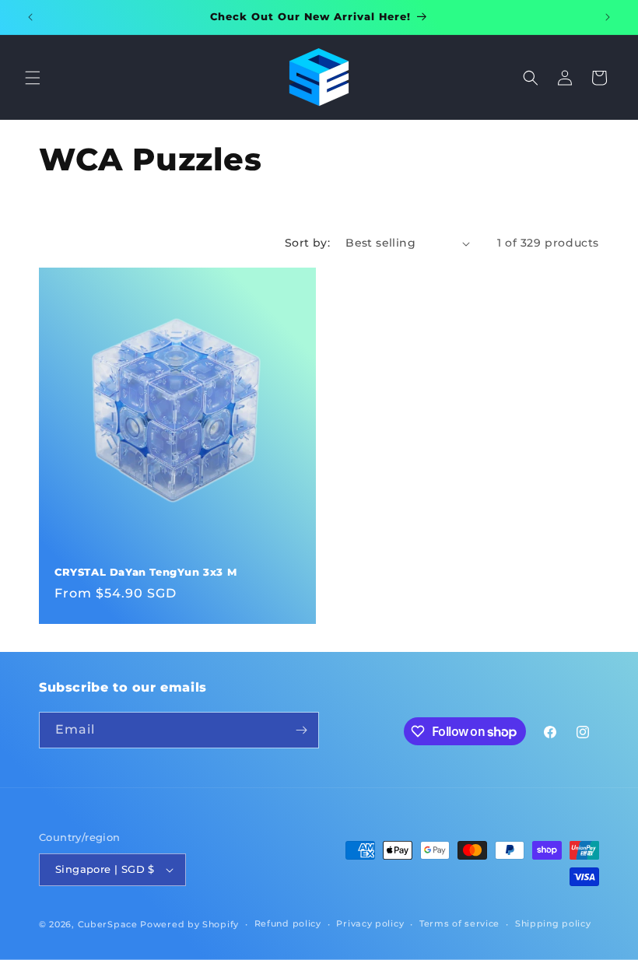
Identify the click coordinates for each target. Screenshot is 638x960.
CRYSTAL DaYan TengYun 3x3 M (145, 572)
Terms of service (459, 923)
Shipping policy (553, 923)
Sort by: (307, 243)
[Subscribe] (301, 730)
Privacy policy (370, 923)
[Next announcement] (608, 17)
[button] (33, 78)
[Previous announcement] (30, 17)
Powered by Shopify (189, 924)
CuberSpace (108, 924)
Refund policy (287, 923)
